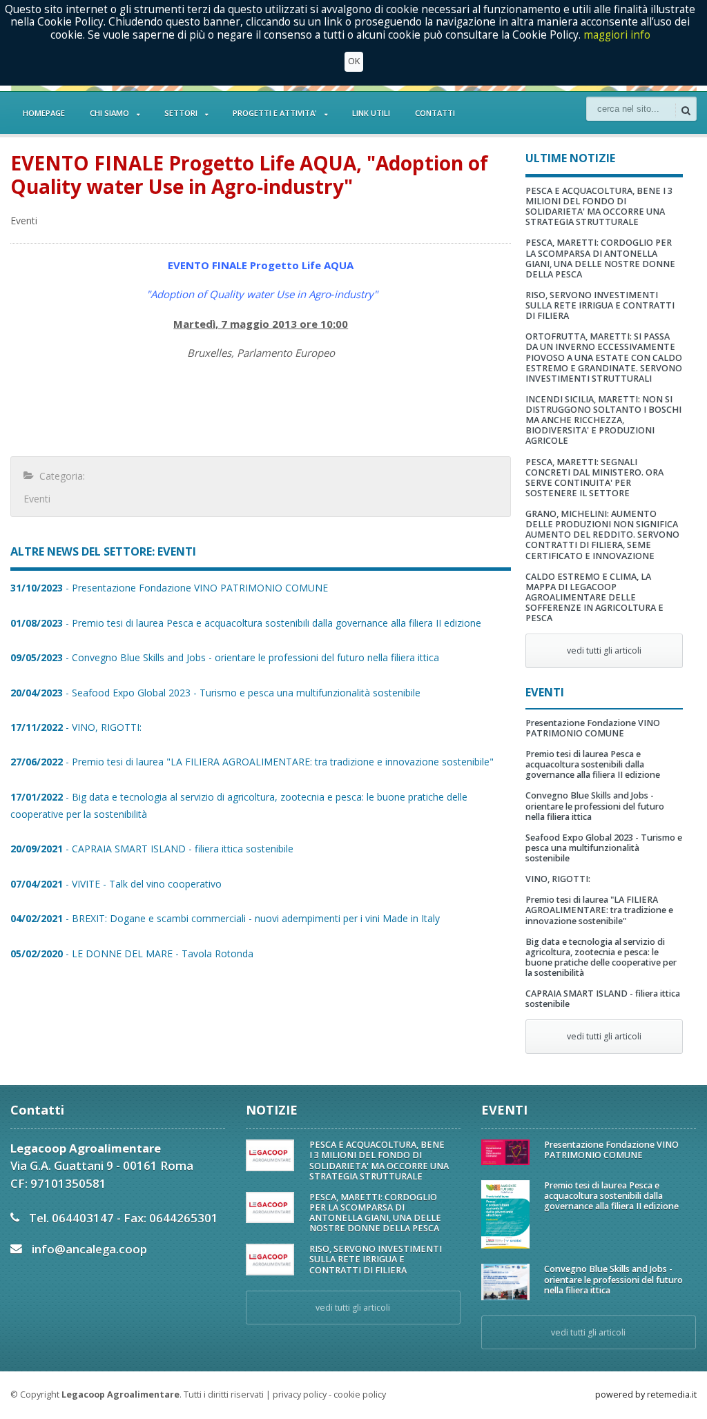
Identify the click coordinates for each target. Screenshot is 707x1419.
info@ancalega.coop (89, 1249)
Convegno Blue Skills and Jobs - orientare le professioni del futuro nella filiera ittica (594, 806)
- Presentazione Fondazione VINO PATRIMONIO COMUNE (169, 587)
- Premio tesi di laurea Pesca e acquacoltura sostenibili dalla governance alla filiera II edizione (245, 622)
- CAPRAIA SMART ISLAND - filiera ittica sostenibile (151, 848)
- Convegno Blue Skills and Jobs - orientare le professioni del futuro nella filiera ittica (224, 657)
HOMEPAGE (44, 113)
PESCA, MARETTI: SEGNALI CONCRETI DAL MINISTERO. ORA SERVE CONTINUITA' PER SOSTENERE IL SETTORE (594, 477)
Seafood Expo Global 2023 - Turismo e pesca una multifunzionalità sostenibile (603, 848)
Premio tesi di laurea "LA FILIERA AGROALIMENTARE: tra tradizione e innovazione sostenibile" (599, 910)
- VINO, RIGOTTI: (76, 727)
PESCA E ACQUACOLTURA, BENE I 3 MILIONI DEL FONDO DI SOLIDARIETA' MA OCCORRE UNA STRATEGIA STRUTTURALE (598, 206)
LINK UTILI (371, 113)
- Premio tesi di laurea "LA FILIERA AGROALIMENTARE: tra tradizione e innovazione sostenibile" (252, 761)
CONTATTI (435, 113)
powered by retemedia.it (646, 1394)
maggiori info (616, 35)
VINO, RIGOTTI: (557, 879)
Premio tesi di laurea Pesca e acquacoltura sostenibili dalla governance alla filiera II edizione (592, 764)
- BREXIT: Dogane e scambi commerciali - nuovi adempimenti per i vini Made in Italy (225, 918)
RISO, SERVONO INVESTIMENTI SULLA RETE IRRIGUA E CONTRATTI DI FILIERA (600, 305)
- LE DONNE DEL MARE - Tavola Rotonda (131, 953)
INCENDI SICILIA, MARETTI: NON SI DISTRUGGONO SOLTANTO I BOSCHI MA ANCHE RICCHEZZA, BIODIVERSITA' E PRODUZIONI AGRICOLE (603, 420)
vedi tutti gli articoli (604, 650)
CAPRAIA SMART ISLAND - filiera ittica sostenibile (602, 999)
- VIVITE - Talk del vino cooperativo (116, 883)
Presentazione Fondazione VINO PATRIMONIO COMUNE (592, 728)
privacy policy (300, 1394)
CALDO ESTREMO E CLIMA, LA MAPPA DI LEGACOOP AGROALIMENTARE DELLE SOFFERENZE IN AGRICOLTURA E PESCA (594, 598)
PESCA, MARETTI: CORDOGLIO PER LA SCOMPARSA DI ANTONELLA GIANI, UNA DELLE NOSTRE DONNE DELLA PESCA (600, 258)
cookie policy (359, 1394)
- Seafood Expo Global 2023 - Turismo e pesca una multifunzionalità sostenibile (215, 692)
